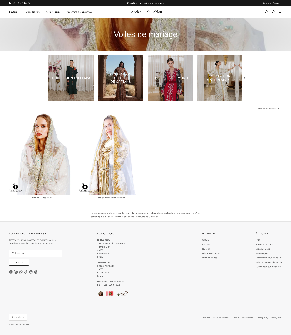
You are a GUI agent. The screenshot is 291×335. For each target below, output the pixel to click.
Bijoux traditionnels (211, 253)
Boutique (14, 12)
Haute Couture (32, 12)
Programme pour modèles (268, 257)
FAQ (258, 240)
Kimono (206, 244)
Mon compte (262, 253)
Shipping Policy (262, 318)
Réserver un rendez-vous (79, 12)
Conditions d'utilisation (221, 318)
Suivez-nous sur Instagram (268, 266)
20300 (100, 250)
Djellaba (206, 249)
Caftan (205, 240)
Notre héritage (53, 12)
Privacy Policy (276, 318)
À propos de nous (264, 244)
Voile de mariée (209, 257)
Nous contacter (263, 249)
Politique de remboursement (243, 318)
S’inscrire (19, 262)
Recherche (206, 318)
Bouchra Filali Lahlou (22, 325)
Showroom (267, 3)
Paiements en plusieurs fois (269, 262)
